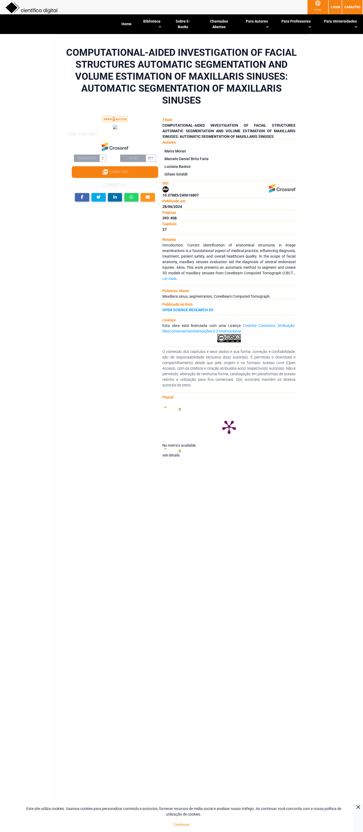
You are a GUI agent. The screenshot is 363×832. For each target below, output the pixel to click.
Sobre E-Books (183, 24)
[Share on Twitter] (98, 197)
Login (335, 7)
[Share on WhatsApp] (131, 197)
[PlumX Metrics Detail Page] (229, 427)
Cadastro (352, 7)
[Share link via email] (148, 197)
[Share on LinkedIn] (115, 197)
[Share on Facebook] (82, 197)
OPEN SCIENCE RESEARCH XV (187, 310)
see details (171, 455)
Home (126, 24)
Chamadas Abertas (219, 24)
